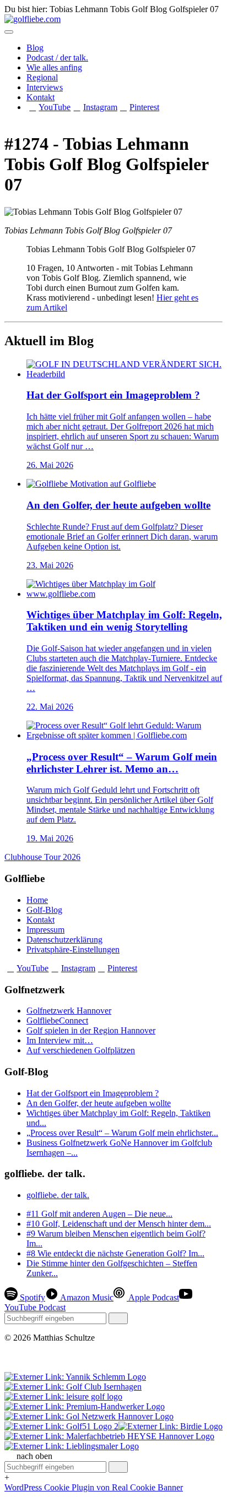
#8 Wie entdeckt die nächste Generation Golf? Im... (115, 1253)
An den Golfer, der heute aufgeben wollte (98, 1103)
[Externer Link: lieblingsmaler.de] (71, 1446)
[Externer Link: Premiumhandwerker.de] (84, 1406)
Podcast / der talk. (57, 57)
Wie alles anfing (54, 67)
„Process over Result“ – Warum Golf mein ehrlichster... (122, 1132)
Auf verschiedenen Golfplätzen (80, 1050)
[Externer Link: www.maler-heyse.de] (109, 1436)
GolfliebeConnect (57, 1020)
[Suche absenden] (118, 1318)
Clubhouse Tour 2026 (42, 857)
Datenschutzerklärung (64, 939)
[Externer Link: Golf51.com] (61, 1426)
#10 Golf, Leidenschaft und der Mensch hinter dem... (118, 1223)
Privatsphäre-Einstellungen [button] (73, 949)
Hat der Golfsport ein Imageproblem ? (92, 1093)
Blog (35, 47)
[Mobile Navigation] (8, 32)
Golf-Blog (44, 909)
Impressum (45, 929)
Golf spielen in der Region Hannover (90, 1030)
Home (37, 900)
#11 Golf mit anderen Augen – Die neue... (99, 1213)
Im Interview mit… (59, 1040)
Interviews (44, 87)
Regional (42, 77)
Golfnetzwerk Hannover (68, 1010)
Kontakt (40, 97)
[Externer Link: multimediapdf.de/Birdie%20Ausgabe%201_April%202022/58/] (170, 1426)
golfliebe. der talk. (57, 1195)
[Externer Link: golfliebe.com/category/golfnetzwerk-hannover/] (89, 1416)
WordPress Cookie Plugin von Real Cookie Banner (93, 1487)
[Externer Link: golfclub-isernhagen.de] (73, 1386)
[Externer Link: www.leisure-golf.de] (63, 1396)
